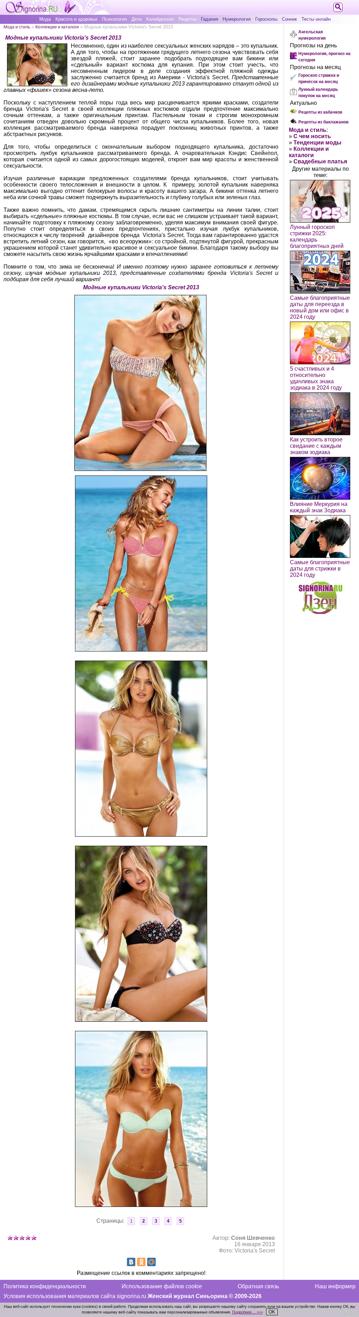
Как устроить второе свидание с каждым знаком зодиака (316, 446)
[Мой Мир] (151, 1262)
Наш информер (335, 1286)
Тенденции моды (317, 143)
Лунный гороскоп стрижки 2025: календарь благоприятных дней (317, 236)
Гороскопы (266, 19)
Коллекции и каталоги (57, 27)
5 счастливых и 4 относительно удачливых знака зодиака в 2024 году (316, 378)
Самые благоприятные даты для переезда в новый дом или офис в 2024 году (320, 307)
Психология (114, 19)
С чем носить (312, 136)
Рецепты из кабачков (320, 112)
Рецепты (187, 19)
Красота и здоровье (76, 19)
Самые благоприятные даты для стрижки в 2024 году (320, 568)
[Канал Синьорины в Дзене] (320, 612)
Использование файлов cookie (162, 1286)
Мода (45, 19)
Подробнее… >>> (247, 1312)
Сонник (289, 19)
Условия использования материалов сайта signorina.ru (75, 1296)
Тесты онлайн (316, 19)
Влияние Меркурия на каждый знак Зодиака (318, 507)
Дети (136, 19)
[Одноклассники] (141, 1262)
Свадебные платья (320, 161)
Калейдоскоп (160, 19)
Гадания (209, 19)
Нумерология (237, 19)
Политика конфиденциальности (45, 1286)
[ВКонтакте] (131, 1262)
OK (272, 1312)
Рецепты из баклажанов (323, 122)
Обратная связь (258, 1286)
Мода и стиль (17, 27)
